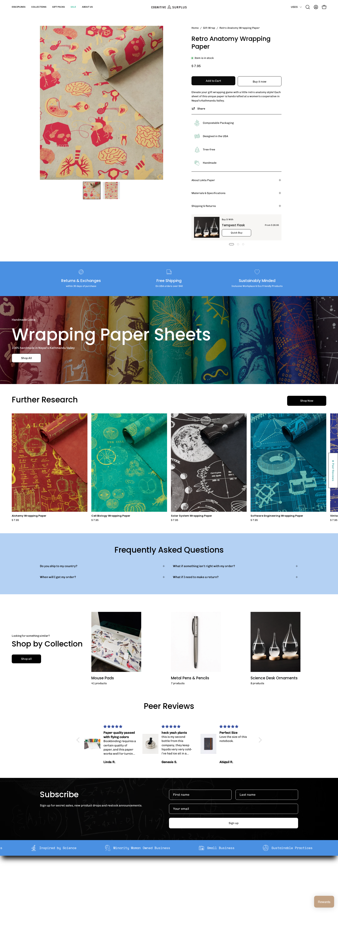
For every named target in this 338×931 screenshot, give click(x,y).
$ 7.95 (15, 520)
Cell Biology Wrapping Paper (110, 516)
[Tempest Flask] (206, 227)
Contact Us (167, 888)
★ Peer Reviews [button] (333, 470)
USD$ (294, 6)
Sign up (233, 823)
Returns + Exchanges (174, 875)
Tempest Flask (233, 225)
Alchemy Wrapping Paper (29, 516)
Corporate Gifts (117, 875)
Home (195, 27)
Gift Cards (167, 882)
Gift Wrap (209, 27)
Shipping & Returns (203, 205)
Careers (112, 888)
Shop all (26, 659)
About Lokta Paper (203, 180)
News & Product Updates (123, 894)
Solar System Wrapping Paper (191, 516)
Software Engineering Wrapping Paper (277, 516)
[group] (169, 467)
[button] (18, 7)
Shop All (26, 358)
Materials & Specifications (208, 193)
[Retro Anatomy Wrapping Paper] (92, 190)
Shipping (166, 869)
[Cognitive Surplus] (169, 7)
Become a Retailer (119, 882)
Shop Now (306, 400)
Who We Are (114, 869)
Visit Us (165, 894)
